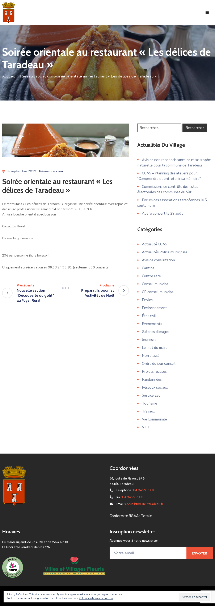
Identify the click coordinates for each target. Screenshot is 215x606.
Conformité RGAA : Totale (131, 515)
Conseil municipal (156, 284)
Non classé (151, 355)
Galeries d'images (155, 331)
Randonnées (152, 379)
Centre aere (151, 276)
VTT (145, 427)
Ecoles (147, 300)
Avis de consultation (158, 260)
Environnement (154, 308)
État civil (149, 315)
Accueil (8, 76)
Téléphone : (135, 490)
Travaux (148, 411)
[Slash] (65, 288)
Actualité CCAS (154, 244)
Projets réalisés (154, 371)
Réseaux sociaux (34, 76)
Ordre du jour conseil (159, 363)
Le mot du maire (155, 347)
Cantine (148, 268)
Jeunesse (149, 339)
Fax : (129, 497)
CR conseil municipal (158, 292)
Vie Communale (154, 419)
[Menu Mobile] (207, 12)
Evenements (152, 323)
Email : (139, 504)
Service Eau (151, 395)
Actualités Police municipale (164, 252)
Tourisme (149, 403)
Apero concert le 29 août (162, 213)
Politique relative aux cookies (96, 598)
